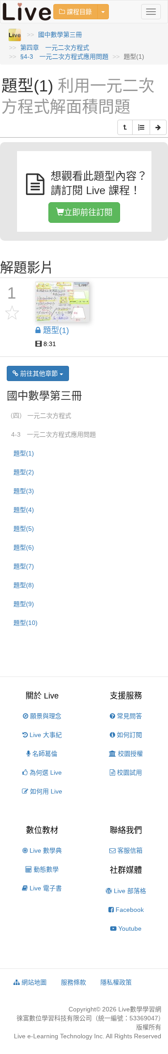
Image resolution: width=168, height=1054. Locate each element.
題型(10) (25, 622)
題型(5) (23, 528)
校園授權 (129, 753)
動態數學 (45, 869)
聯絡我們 (126, 830)
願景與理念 (44, 716)
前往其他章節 (39, 373)
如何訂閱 (128, 734)
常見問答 (128, 716)
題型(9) (23, 603)
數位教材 (42, 830)
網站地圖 (33, 982)
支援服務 (126, 695)
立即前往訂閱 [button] (88, 212)
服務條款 (73, 982)
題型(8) (23, 585)
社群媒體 (126, 870)
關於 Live (42, 695)
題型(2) (23, 472)
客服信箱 (129, 850)
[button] (125, 127)
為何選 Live (45, 772)
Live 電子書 (45, 888)
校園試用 (128, 772)
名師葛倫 (43, 753)
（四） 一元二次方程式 (39, 415)
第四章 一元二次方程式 (54, 47)
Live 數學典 (45, 850)
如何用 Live (45, 791)
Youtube (129, 928)
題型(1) (23, 453)
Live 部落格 (129, 890)
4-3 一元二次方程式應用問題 (53, 434)
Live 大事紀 (45, 734)
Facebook (129, 909)
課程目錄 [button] (78, 11)
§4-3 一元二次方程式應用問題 (64, 56)
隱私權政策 (116, 982)
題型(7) (23, 566)
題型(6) (23, 547)
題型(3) (23, 490)
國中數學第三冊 (60, 34)
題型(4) (23, 509)
